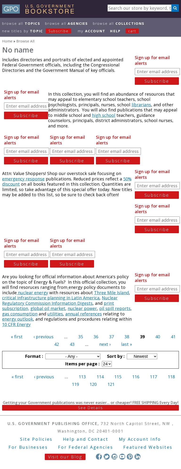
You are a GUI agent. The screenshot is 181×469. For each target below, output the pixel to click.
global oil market (47, 308)
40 (157, 336)
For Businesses (28, 447)
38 (126, 336)
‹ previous (43, 336)
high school (103, 115)
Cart (132, 31)
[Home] (40, 12)
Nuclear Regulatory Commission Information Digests (60, 300)
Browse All (21, 23)
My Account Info (140, 439)
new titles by (35, 31)
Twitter (107, 457)
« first (17, 336)
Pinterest (130, 457)
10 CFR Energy (16, 324)
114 (100, 376)
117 (153, 376)
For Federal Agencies (85, 447)
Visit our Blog (65, 457)
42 (56, 344)
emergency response (23, 179)
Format (33, 356)
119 (75, 384)
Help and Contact (85, 439)
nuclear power (82, 308)
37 (111, 336)
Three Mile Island (111, 292)
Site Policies (36, 439)
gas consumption (19, 314)
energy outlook (17, 319)
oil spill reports (115, 308)
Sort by (115, 356)
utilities (55, 314)
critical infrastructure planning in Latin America (50, 298)
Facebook (99, 457)
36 (96, 336)
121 (111, 384)
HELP (115, 31)
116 (135, 376)
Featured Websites (148, 447)
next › (105, 344)
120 (93, 384)
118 (171, 376)
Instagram (114, 457)
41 (173, 336)
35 (80, 336)
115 (117, 376)
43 (72, 344)
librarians (141, 104)
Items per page (82, 364)
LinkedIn (137, 457)
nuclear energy (32, 292)
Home (7, 41)
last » (126, 344)
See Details (90, 407)
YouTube (122, 457)
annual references (83, 314)
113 (82, 376)
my (91, 31)
